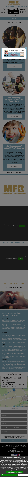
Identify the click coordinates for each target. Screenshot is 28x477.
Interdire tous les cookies (10, 475)
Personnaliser (23, 475)
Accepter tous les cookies (15, 472)
